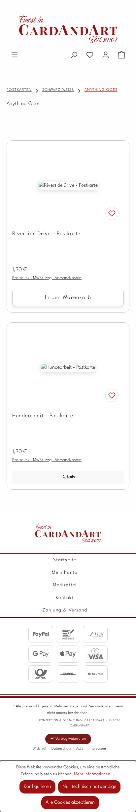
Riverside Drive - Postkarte (46, 234)
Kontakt (64, 597)
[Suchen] (74, 55)
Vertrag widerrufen (70, 739)
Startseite (64, 560)
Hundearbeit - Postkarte (42, 416)
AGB (80, 749)
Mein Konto (65, 572)
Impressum (97, 749)
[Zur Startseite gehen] (68, 28)
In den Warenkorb (68, 297)
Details (68, 477)
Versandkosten (101, 706)
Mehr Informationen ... (94, 774)
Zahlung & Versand (64, 610)
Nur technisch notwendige (89, 786)
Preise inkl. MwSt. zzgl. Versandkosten (47, 278)
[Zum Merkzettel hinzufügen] (112, 213)
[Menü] (14, 55)
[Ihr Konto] (106, 55)
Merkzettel (65, 585)
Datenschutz (61, 749)
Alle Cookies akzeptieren (70, 802)
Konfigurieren (37, 786)
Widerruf (40, 749)
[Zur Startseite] (68, 532)
